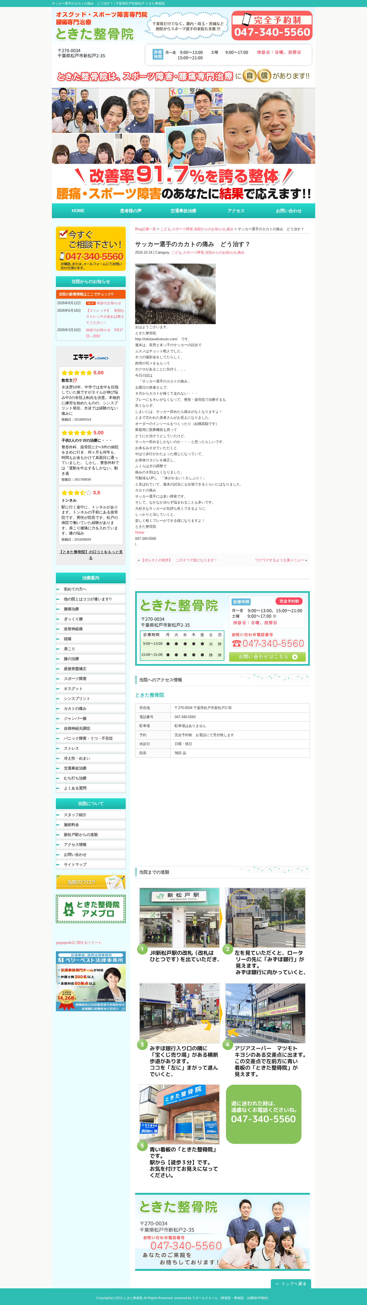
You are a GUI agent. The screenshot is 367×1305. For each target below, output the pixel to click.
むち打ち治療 (75, 778)
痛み (229, 229)
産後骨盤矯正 (75, 668)
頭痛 (67, 639)
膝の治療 (71, 659)
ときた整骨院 (133, 1298)
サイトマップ (75, 864)
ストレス (71, 748)
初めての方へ (75, 589)
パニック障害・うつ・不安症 (88, 738)
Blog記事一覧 (145, 229)
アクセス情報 (75, 844)
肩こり (69, 649)
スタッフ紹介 (75, 815)
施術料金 (71, 824)
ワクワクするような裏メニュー (279, 560)
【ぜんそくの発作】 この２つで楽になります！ (179, 560)
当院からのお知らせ (209, 229)
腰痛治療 (71, 609)
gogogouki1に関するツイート (79, 943)
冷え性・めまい (77, 758)
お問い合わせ (75, 854)
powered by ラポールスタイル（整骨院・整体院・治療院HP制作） (222, 1298)
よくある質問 (75, 788)
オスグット (73, 688)
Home (139, 532)
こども (165, 229)
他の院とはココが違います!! (88, 599)
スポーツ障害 (182, 229)
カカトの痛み (75, 708)
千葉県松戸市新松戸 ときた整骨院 (140, 3)
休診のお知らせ (109, 303)
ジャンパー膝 (75, 718)
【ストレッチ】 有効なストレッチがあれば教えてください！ (105, 316)
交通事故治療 (75, 768)
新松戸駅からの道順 (81, 834)
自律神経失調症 (77, 728)
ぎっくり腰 (73, 619)
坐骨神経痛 (73, 629)
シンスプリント (77, 698)
